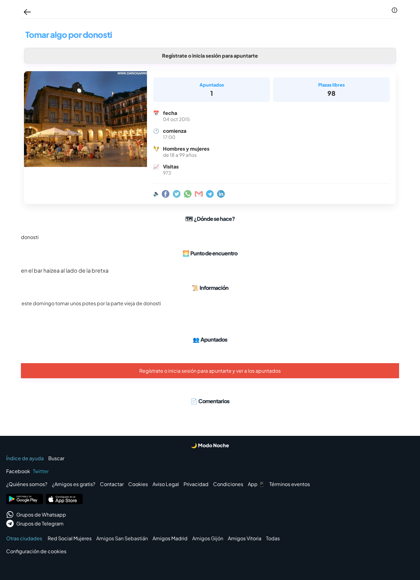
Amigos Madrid (170, 538)
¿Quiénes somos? (26, 484)
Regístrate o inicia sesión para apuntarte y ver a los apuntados (210, 370)
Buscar (56, 458)
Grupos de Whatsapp (41, 514)
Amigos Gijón (207, 538)
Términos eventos (289, 484)
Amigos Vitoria (244, 538)
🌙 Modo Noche (210, 445)
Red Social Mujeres (70, 538)
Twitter (41, 471)
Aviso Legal (166, 484)
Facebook (18, 471)
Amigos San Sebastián (122, 538)
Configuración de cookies (36, 551)
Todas (273, 538)
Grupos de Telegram (40, 523)
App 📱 (256, 484)
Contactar (112, 484)
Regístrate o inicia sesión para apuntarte (210, 55)
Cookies (138, 484)
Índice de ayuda (25, 458)
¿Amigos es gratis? (73, 484)
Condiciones (228, 484)
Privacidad (196, 484)
